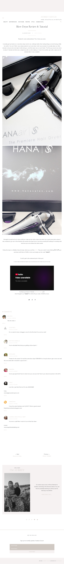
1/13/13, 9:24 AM (13, 384)
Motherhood (13, 21)
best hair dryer (38, 292)
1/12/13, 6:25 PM (13, 356)
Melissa (9, 316)
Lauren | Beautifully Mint (17, 417)
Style (33, 21)
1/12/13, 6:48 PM (13, 371)
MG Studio (59, 560)
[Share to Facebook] (32, 299)
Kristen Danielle (14, 341)
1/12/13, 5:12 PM (13, 329)
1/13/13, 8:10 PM (13, 418)
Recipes (28, 21)
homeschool (40, 21)
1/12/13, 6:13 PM (13, 342)
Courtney (12, 327)
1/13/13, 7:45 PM (13, 403)
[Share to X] (29, 299)
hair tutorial (38, 33)
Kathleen (12, 354)
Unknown (12, 401)
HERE (36, 250)
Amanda (11, 369)
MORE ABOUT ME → (47, 494)
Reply (3, 323)
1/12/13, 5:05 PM (11, 318)
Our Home (21, 21)
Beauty (6, 21)
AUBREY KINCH (48, 17)
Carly (11, 382)
